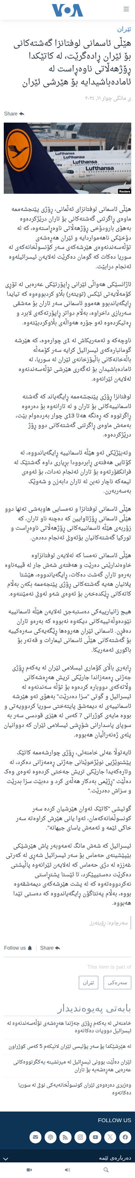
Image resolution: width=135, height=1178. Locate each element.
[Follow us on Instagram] (80, 1137)
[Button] (14, 114)
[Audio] (67, 1170)
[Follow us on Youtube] (95, 1137)
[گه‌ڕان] (106, 1170)
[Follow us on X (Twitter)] (110, 1137)
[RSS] (65, 1137)
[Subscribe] (35, 1137)
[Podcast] (51, 1137)
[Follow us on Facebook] (125, 1137)
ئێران (124, 28)
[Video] (29, 1170)
